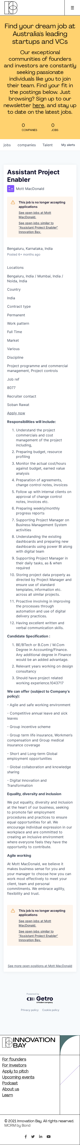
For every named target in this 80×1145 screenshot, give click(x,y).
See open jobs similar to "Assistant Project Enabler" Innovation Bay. (38, 227)
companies (27, 145)
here (38, 105)
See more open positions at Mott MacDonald (40, 966)
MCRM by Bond (17, 1126)
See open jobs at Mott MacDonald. (35, 215)
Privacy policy (30, 1010)
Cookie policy (50, 1010)
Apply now (16, 413)
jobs (7, 145)
